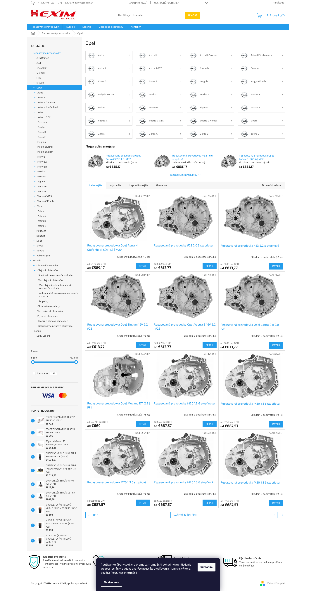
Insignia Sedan (45, 152)
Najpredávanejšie (138, 185)
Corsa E (41, 137)
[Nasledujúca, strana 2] (274, 515)
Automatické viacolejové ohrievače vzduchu (58, 294)
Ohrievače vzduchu (47, 265)
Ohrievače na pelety (48, 306)
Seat (39, 241)
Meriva (41, 157)
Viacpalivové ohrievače (50, 311)
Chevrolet (42, 68)
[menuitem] (45, 27)
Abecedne (161, 185)
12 (282, 515)
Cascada (42, 122)
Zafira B (41, 221)
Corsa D (41, 132)
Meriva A (42, 162)
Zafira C (41, 226)
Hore (94, 515)
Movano (41, 176)
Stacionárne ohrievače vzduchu (55, 275)
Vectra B (42, 186)
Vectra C (42, 191)
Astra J (41, 112)
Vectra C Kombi (45, 201)
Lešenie (37, 331)
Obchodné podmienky (166, 3)
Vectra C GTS (44, 196)
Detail (143, 265)
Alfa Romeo (43, 58)
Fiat (39, 78)
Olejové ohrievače (47, 270)
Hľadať (192, 15)
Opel (39, 88)
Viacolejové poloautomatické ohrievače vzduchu (55, 287)
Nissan (40, 83)
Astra (40, 93)
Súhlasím (206, 567)
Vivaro (40, 206)
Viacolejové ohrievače (50, 280)
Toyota (40, 251)
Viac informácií (127, 573)
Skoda (40, 246)
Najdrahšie (115, 185)
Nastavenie (111, 582)
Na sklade (46, 373)
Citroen (41, 73)
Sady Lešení (43, 336)
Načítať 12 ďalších (185, 515)
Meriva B (42, 167)
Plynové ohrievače (47, 316)
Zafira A (41, 216)
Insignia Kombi (45, 147)
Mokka (41, 171)
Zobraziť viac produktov (183, 174)
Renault (41, 236)
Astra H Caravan (46, 102)
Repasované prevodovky (47, 53)
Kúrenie (37, 261)
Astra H (41, 97)
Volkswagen (43, 256)
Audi (39, 63)
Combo (41, 127)
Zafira (40, 211)
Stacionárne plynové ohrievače (55, 326)
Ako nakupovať (138, 3)
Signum (41, 181)
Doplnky (43, 301)
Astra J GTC (44, 117)
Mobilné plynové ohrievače (53, 321)
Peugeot (41, 231)
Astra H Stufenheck (48, 107)
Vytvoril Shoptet (276, 583)
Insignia (41, 142)
